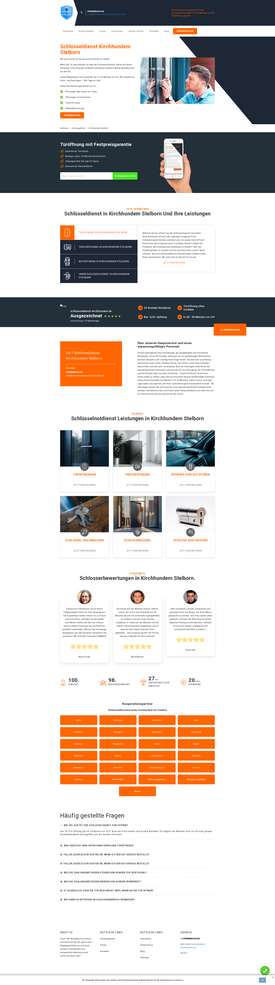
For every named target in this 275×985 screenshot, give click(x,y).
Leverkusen (157, 756)
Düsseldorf (157, 732)
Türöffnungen (84, 474)
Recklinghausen (157, 767)
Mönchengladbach (157, 779)
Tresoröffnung (137, 474)
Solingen (196, 756)
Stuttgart (117, 732)
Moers (137, 791)
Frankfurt (78, 732)
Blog (166, 31)
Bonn (157, 744)
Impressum (117, 31)
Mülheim (78, 756)
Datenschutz (146, 945)
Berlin (78, 720)
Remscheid (117, 779)
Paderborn (78, 767)
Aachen (78, 779)
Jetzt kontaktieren (174, 263)
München (157, 720)
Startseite (68, 31)
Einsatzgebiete (86, 31)
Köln (196, 720)
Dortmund (196, 732)
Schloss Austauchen (190, 540)
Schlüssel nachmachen (84, 540)
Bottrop (196, 767)
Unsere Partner (136, 31)
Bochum (79, 744)
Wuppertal (118, 744)
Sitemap (144, 957)
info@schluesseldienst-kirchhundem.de (106, 14)
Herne (118, 756)
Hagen (196, 744)
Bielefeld (118, 767)
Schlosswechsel (137, 540)
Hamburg (117, 720)
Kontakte (154, 31)
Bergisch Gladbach (196, 779)
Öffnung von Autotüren (190, 474)
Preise (102, 31)
